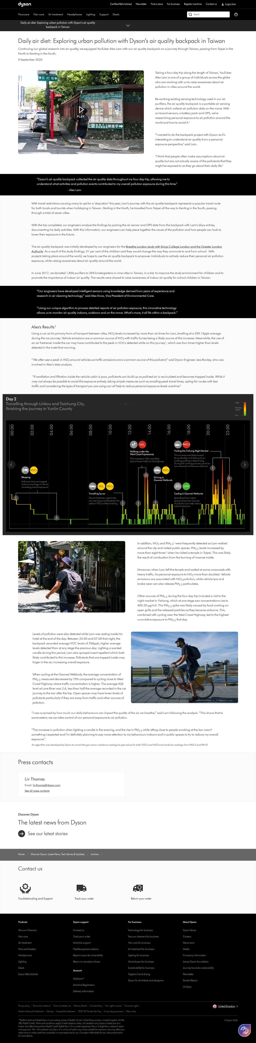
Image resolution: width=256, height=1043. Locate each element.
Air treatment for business (141, 949)
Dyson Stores (189, 930)
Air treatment (55, 14)
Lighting (90, 14)
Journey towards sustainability (198, 967)
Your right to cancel (113, 1005)
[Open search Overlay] (208, 14)
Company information (194, 955)
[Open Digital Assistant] (244, 1030)
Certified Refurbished (121, 4)
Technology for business (140, 930)
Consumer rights (131, 1005)
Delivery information (83, 991)
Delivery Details (80, 1005)
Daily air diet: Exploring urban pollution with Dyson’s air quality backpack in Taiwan (58, 25)
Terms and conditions (42, 1005)
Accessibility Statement (65, 1011)
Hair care (38, 14)
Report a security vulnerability (88, 955)
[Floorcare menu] (31, 14)
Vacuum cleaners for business (143, 936)
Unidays (187, 986)
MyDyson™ (78, 978)
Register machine (193, 4)
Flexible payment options (86, 949)
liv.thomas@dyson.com (46, 785)
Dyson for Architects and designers (146, 980)
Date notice (131, 1011)
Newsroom (189, 942)
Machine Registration (84, 985)
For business (173, 4)
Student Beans (190, 980)
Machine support (82, 942)
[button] (81, 112)
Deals (116, 14)
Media (186, 949)
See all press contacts (37, 791)
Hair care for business (139, 942)
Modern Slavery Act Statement (31, 1011)
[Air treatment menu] (65, 14)
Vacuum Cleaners (27, 930)
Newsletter (141, 4)
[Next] (245, 464)
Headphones (74, 14)
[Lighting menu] (97, 14)
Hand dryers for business (141, 961)
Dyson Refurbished (28, 974)
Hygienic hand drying (139, 974)
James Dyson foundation (196, 961)
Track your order (81, 936)
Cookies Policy (96, 1005)
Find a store (157, 4)
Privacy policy (24, 1005)
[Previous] (11, 464)
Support (103, 14)
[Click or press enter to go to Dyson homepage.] (24, 4)
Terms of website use (62, 1005)
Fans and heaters (27, 949)
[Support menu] (110, 14)
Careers (187, 936)
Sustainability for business (141, 967)
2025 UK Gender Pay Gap (89, 1011)
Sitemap (50, 1011)
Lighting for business (138, 955)
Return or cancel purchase (86, 961)
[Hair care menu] (46, 14)
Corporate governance (113, 1011)
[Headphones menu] (84, 14)
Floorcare (23, 14)
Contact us (211, 4)
